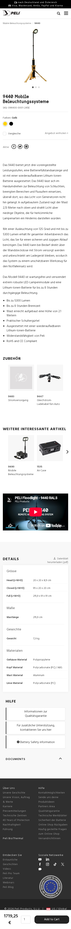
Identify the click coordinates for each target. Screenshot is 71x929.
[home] (12, 13)
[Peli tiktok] (55, 865)
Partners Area (46, 807)
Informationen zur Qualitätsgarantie (35, 713)
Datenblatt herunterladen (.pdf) (57, 560)
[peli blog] (39, 870)
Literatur (8, 878)
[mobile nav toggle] (66, 12)
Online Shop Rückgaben (53, 825)
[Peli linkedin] (47, 860)
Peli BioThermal (13, 838)
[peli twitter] (62, 865)
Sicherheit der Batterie (52, 820)
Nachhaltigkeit (12, 825)
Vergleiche (14, 134)
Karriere (7, 807)
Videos (7, 869)
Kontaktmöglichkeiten (51, 793)
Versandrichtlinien (49, 838)
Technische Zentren (15, 816)
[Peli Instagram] (47, 865)
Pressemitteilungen (14, 811)
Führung (8, 829)
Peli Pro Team (11, 874)
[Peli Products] (39, 865)
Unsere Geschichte (14, 793)
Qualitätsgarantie (49, 811)
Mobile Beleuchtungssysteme (17, 23)
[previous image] (13, 57)
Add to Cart (51, 919)
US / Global (58, 909)
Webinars (8, 883)
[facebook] (14, 147)
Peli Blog (8, 887)
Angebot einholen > (56, 133)
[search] (58, 14)
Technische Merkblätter (52, 816)
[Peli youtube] (39, 860)
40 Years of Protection (16, 820)
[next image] (58, 57)
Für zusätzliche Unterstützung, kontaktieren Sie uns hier (36, 727)
